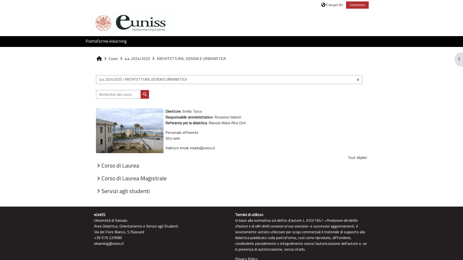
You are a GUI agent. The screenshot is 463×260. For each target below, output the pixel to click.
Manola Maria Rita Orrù (228, 123)
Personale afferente (181, 132)
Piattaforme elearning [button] (106, 41)
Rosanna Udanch (227, 117)
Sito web (172, 138)
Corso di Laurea (120, 165)
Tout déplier (357, 157)
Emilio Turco (192, 111)
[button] (332, 4)
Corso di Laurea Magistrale (134, 178)
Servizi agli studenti (126, 191)
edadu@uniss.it (202, 148)
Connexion (357, 4)
